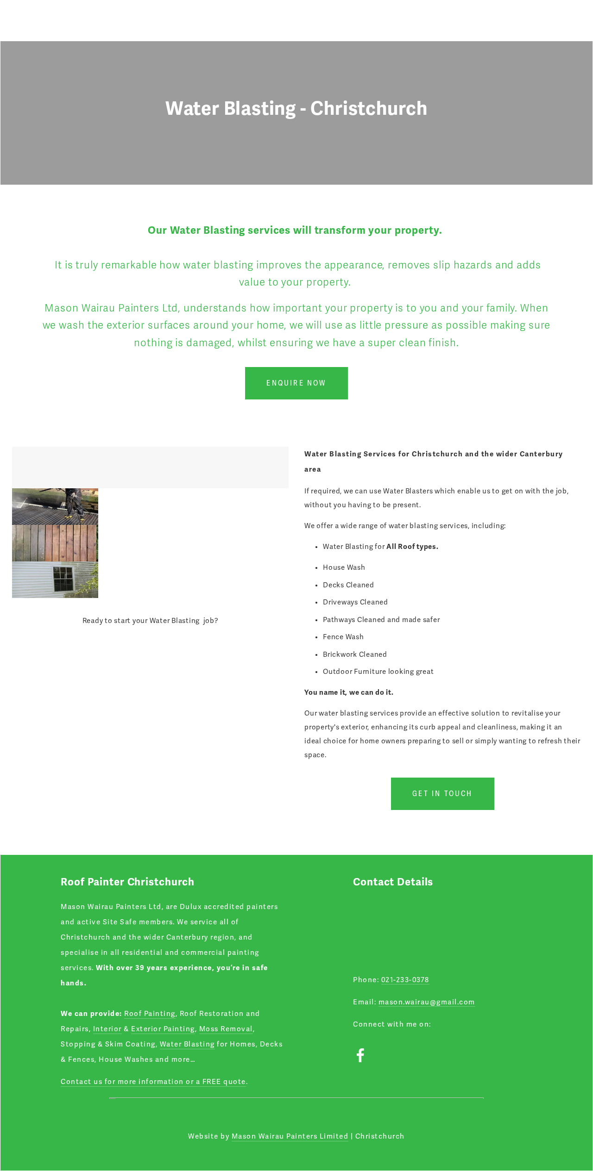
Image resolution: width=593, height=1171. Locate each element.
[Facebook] (360, 1055)
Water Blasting (187, 1044)
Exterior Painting (163, 1029)
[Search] (86, 20)
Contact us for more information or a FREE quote (153, 1082)
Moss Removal (226, 1029)
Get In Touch (442, 793)
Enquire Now (296, 383)
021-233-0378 (405, 980)
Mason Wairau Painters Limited (290, 1136)
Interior (107, 1029)
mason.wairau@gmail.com (427, 1002)
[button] (55, 506)
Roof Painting (150, 1013)
